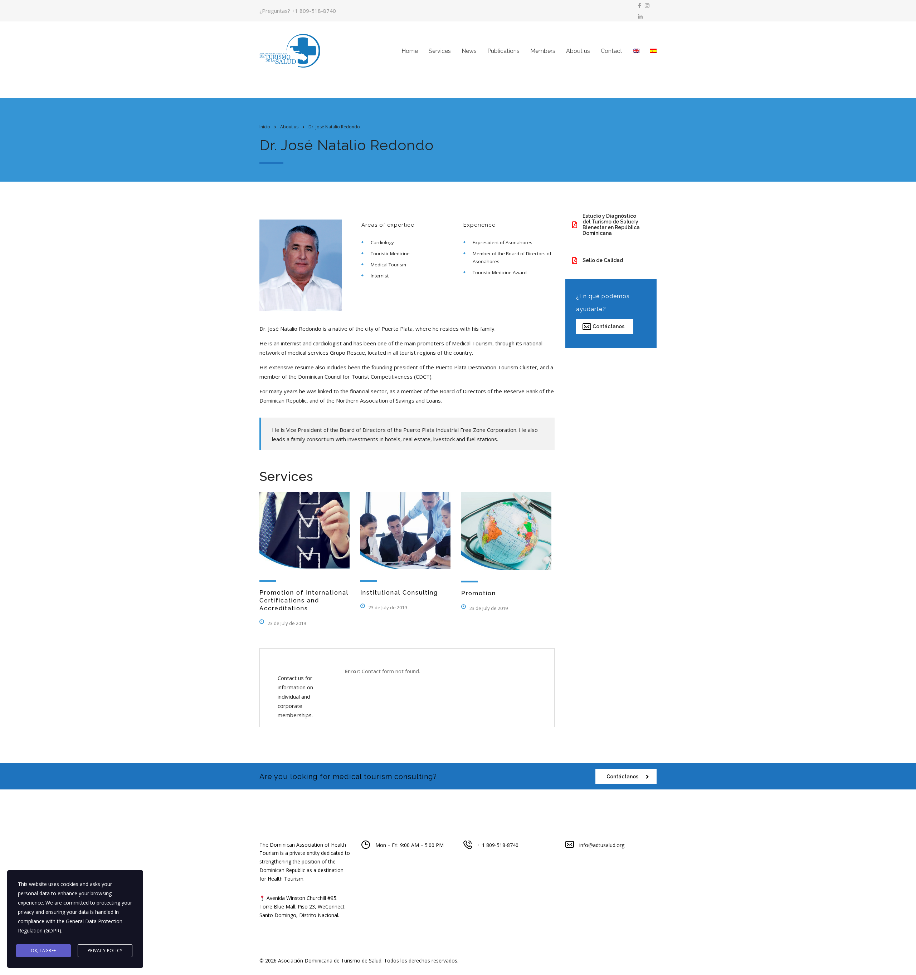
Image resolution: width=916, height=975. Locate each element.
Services (440, 51)
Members (542, 51)
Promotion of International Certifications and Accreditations (304, 600)
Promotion (478, 593)
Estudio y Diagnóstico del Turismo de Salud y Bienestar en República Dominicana (611, 224)
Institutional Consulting (399, 592)
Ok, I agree (43, 950)
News (469, 51)
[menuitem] (636, 50)
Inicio (264, 127)
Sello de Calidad (603, 260)
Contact (611, 51)
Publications (503, 51)
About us (578, 51)
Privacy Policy (105, 950)
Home (409, 51)
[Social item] (639, 5)
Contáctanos (608, 326)
